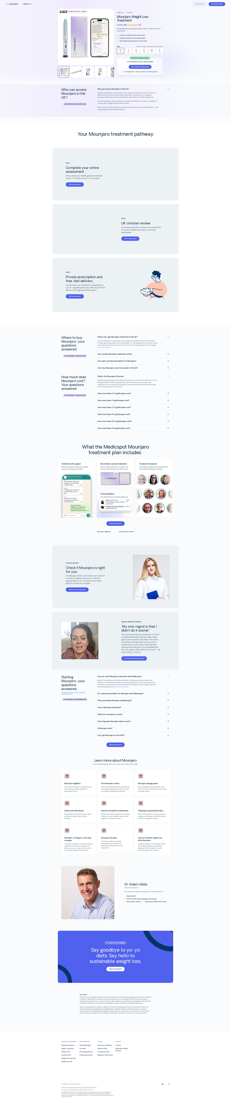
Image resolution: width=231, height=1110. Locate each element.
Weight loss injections (68, 1058)
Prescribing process (86, 1052)
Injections (130, 12)
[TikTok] (165, 1084)
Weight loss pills (66, 1061)
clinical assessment (104, 347)
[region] (86, 43)
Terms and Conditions (104, 1045)
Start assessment (217, 4)
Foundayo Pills (66, 1055)
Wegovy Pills (65, 1052)
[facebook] (156, 1084)
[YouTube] (169, 1084)
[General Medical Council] (69, 1077)
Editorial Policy (102, 1048)
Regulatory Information (105, 1055)
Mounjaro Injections (67, 1045)
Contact (118, 1045)
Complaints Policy (103, 1052)
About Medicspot (85, 1045)
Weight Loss (120, 12)
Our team (82, 1048)
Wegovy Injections (67, 1048)
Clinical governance (86, 1055)
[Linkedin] (162, 1084)
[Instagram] (159, 1084)
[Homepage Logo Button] (12, 4)
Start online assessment (140, 67)
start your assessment (121, 687)
